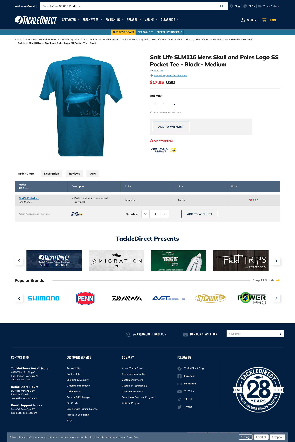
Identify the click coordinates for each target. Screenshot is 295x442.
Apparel (132, 19)
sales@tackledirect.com (24, 397)
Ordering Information (78, 385)
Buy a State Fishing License (82, 408)
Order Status (74, 391)
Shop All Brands (264, 280)
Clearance (168, 19)
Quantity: (156, 95)
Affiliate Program (131, 403)
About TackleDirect (132, 368)
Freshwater (91, 19)
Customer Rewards (133, 391)
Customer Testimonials (134, 385)
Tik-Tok (188, 398)
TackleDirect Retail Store (29, 368)
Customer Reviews (132, 379)
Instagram (190, 383)
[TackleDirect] (36, 20)
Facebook (189, 375)
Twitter (188, 406)
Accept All (277, 437)
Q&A (93, 173)
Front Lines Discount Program (138, 397)
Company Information (134, 374)
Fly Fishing (113, 19)
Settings (245, 437)
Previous (19, 261)
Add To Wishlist (171, 126)
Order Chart (26, 173)
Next (276, 261)
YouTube (189, 391)
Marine (149, 19)
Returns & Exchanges (78, 397)
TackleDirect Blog (194, 368)
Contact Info (73, 374)
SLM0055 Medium (29, 198)
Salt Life (158, 70)
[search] (221, 6)
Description (51, 173)
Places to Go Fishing (78, 414)
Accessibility (73, 368)
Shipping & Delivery (78, 379)
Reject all (261, 437)
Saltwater (69, 19)
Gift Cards (72, 403)
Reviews (74, 173)
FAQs (70, 420)
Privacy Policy (133, 437)
